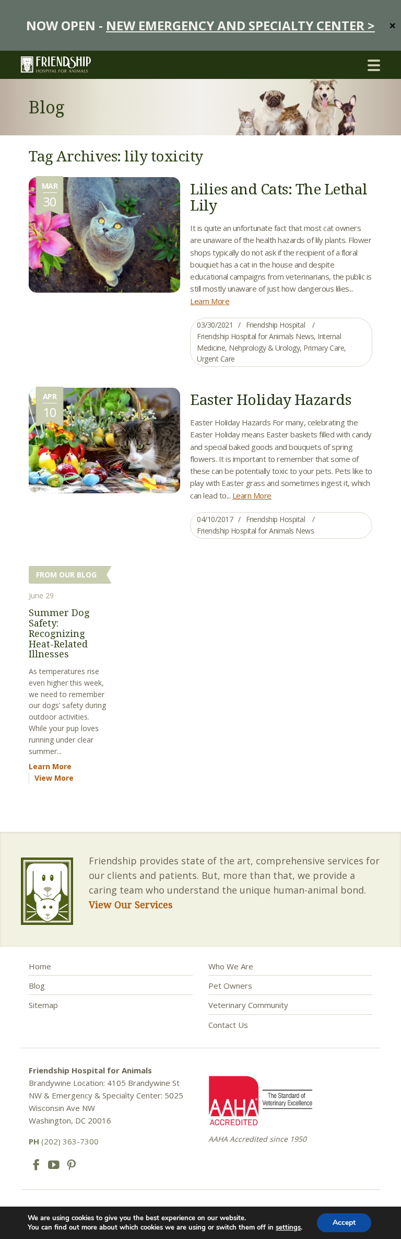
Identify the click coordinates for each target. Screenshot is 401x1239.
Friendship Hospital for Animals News (255, 336)
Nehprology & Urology (264, 348)
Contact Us (228, 1025)
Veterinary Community (248, 1005)
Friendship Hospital (275, 325)
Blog (37, 985)
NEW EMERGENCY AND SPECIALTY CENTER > (240, 25)
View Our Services (131, 904)
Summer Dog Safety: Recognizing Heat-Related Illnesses (59, 633)
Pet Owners (230, 985)
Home (40, 966)
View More (54, 778)
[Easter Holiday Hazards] (104, 439)
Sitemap (43, 1005)
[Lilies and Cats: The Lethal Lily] (104, 233)
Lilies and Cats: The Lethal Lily (279, 197)
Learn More (209, 301)
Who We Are (230, 966)
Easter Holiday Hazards (270, 399)
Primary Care (323, 348)
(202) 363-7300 (64, 1141)
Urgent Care (216, 359)
